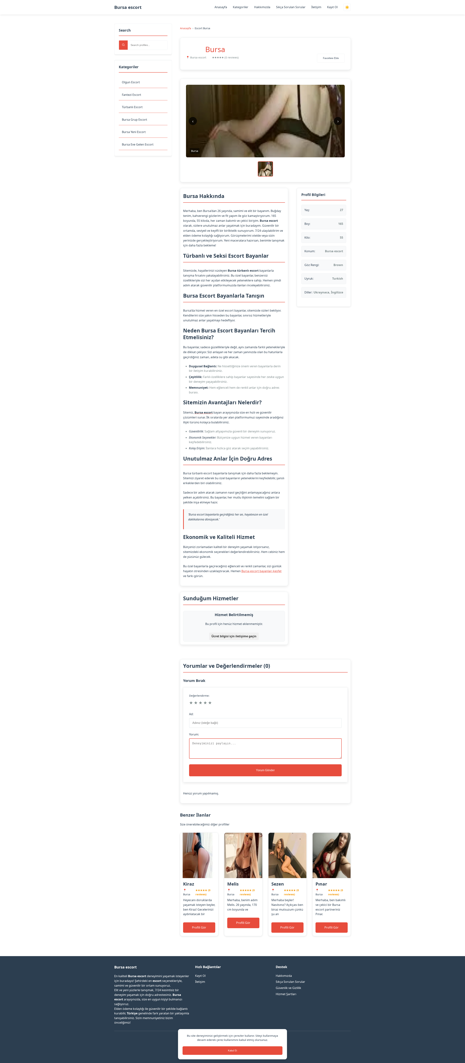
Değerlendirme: (199, 695)
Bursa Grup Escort (134, 120)
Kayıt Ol (332, 7)
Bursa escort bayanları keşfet (261, 571)
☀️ (347, 7)
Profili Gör (199, 927)
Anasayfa (221, 7)
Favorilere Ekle (331, 58)
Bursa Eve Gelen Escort (137, 144)
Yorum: (194, 734)
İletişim (316, 7)
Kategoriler (240, 7)
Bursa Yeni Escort (134, 132)
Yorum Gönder (265, 770)
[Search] (123, 45)
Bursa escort (127, 7)
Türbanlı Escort (132, 107)
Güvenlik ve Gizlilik (288, 988)
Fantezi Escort (131, 95)
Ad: (191, 714)
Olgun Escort (131, 82)
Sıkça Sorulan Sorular (291, 7)
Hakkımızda (262, 7)
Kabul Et (232, 1050)
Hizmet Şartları (286, 994)
